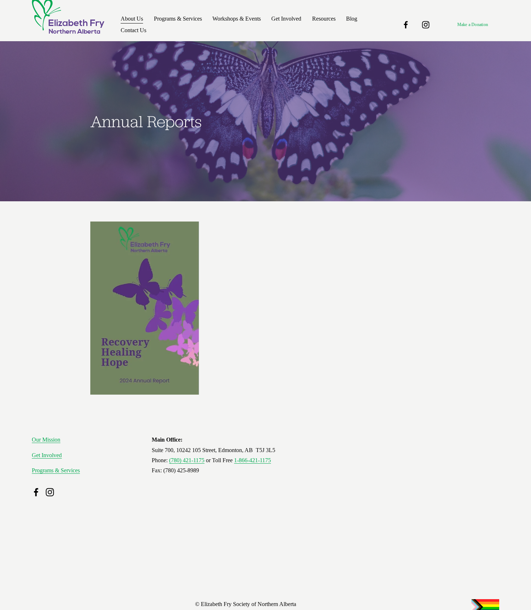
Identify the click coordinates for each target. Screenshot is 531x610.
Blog (351, 19)
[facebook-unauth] (405, 24)
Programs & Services (56, 470)
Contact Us (133, 30)
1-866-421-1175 (252, 460)
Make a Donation (472, 24)
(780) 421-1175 (186, 460)
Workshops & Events (236, 19)
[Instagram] (425, 24)
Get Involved (47, 455)
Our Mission (46, 440)
